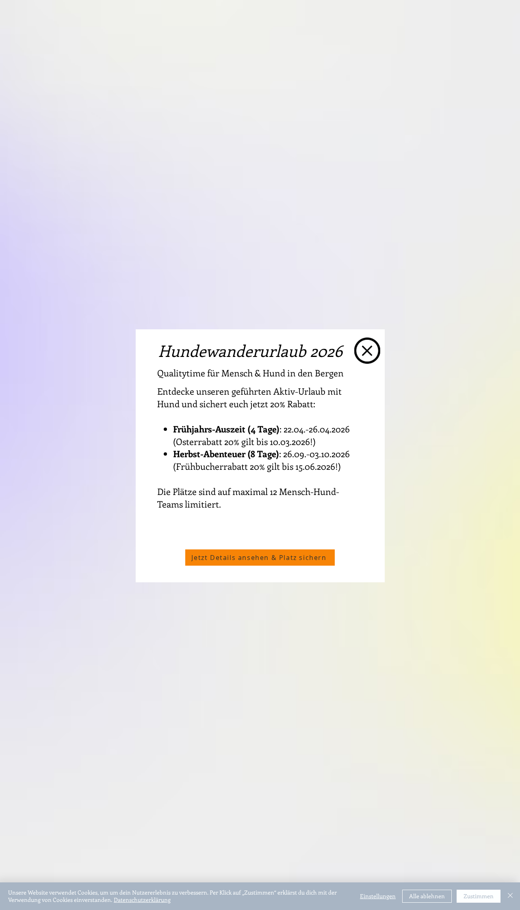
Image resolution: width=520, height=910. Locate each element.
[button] (367, 351)
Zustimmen (479, 896)
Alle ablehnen (427, 896)
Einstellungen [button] (378, 896)
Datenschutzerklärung (142, 900)
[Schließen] (510, 896)
